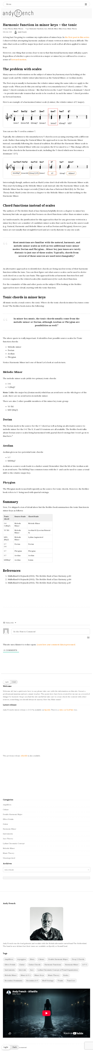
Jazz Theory (9, 29)
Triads (60, 981)
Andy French (22, 32)
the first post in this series (77, 37)
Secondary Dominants (13, 981)
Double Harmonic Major (12, 814)
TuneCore (71, 981)
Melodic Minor (53, 29)
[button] (10, 682)
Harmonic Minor (9, 829)
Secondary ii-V (32, 981)
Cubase (6, 809)
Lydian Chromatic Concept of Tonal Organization (58, 970)
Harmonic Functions (36, 29)
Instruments (8, 834)
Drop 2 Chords (78, 959)
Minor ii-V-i (25, 975)
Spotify (47, 710)
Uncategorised (9, 858)
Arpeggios (21, 959)
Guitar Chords (34, 965)
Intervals (22, 970)
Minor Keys (63, 29)
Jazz (45, 29)
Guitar (5, 824)
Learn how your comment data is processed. (56, 644)
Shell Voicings (48, 981)
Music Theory (18, 29)
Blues (32, 959)
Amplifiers (7, 805)
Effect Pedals (8, 819)
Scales (65, 975)
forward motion (18, 59)
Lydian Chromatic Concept (14, 843)
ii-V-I (84, 965)
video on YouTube (66, 710)
